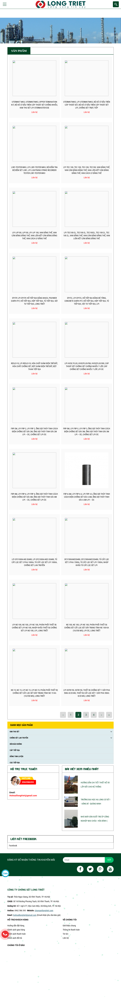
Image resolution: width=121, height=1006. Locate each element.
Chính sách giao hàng (16, 930)
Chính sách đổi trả (14, 938)
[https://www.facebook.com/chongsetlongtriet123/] (79, 869)
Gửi (109, 860)
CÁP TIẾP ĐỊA (15, 750)
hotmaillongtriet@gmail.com (24, 915)
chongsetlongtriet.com (44, 910)
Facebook (13, 845)
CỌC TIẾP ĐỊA (15, 763)
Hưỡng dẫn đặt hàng (15, 925)
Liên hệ (66, 938)
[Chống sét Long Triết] (64, 4)
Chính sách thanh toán (16, 934)
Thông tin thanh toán (71, 930)
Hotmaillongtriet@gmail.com (23, 795)
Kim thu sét (14, 732)
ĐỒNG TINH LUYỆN (16, 756)
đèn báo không (16, 744)
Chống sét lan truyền (19, 738)
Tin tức (65, 934)
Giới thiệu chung (69, 925)
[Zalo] (5, 873)
